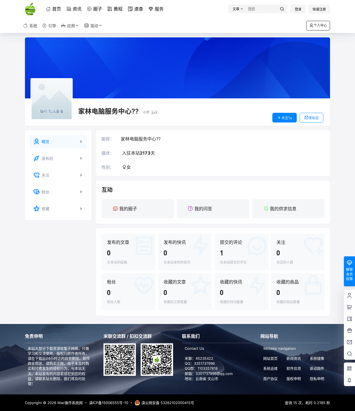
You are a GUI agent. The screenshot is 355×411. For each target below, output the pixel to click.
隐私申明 (317, 378)
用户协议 (270, 378)
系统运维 (270, 368)
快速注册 (319, 9)
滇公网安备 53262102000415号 (167, 402)
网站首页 (270, 358)
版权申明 (293, 378)
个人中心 (320, 25)
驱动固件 (317, 368)
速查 (138, 9)
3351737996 (204, 363)
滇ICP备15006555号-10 (108, 402)
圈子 (97, 9)
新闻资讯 (293, 358)
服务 (159, 9)
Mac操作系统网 (69, 402)
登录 (298, 9)
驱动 (94, 25)
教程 (118, 9)
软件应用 (293, 368)
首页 (56, 9)
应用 (71, 25)
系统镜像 (317, 358)
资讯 (77, 9)
